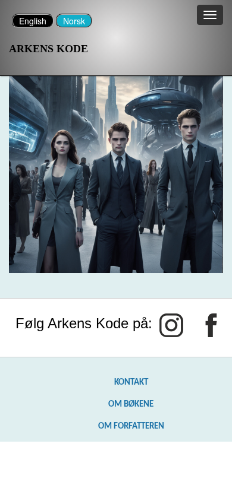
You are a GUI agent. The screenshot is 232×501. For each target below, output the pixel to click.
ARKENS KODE (48, 49)
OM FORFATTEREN (131, 426)
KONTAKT (131, 382)
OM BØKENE (130, 404)
